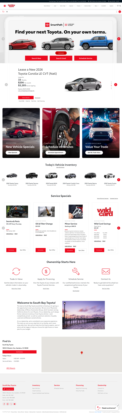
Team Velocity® (98, 412)
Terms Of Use (21, 411)
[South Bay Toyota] (10, 5)
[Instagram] (7, 404)
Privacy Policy (14, 411)
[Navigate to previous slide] (1, 38)
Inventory (36, 385)
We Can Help (106, 288)
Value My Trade (80, 391)
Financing (80, 385)
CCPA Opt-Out (62, 411)
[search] (120, 6)
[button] (82, 352)
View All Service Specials (103, 198)
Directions (100, 391)
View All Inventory (60, 167)
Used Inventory (36, 391)
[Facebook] (4, 404)
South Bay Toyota (6, 411)
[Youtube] (14, 404)
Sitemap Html (32, 411)
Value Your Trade (16, 288)
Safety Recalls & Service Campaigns (50, 411)
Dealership (102, 385)
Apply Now (46, 288)
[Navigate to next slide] (121, 38)
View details (26, 97)
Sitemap (27, 411)
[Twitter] (11, 404)
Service (57, 385)
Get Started (76, 291)
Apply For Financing (81, 388)
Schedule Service (114, 198)
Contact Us (9, 389)
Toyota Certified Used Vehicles (40, 393)
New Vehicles (36, 388)
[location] (88, 1)
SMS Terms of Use (103, 393)
